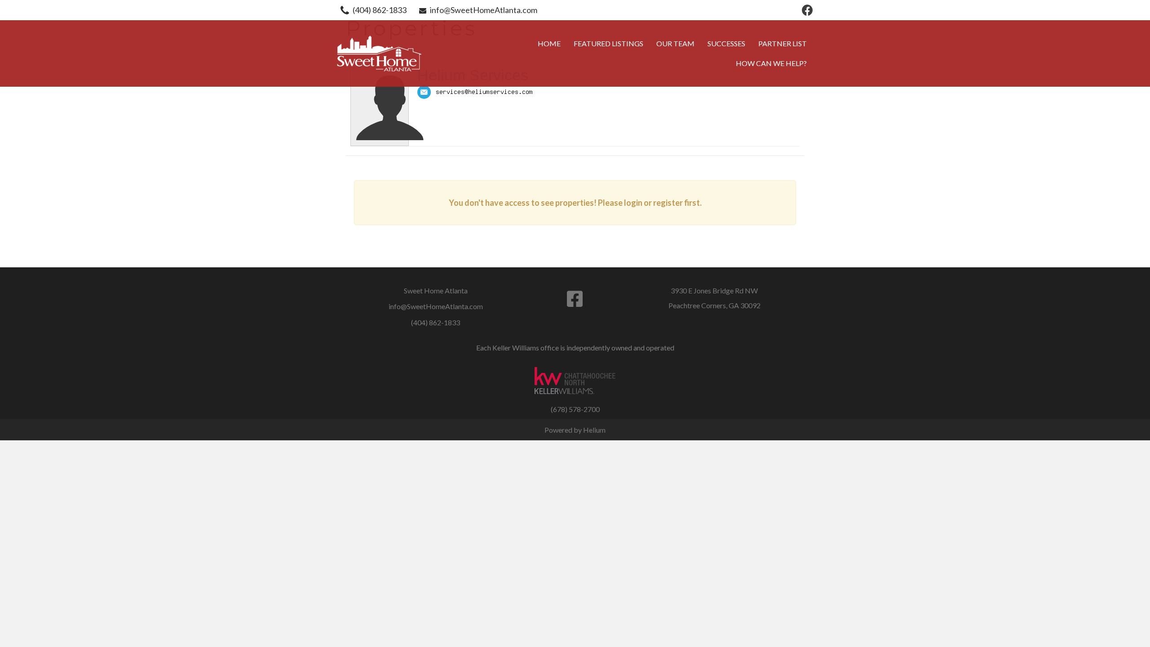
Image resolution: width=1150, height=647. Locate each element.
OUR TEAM (675, 43)
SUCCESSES (726, 43)
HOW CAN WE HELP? (771, 63)
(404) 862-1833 (380, 10)
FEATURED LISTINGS (608, 43)
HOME (549, 43)
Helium (594, 429)
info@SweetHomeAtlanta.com (483, 10)
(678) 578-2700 (575, 409)
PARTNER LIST (782, 43)
